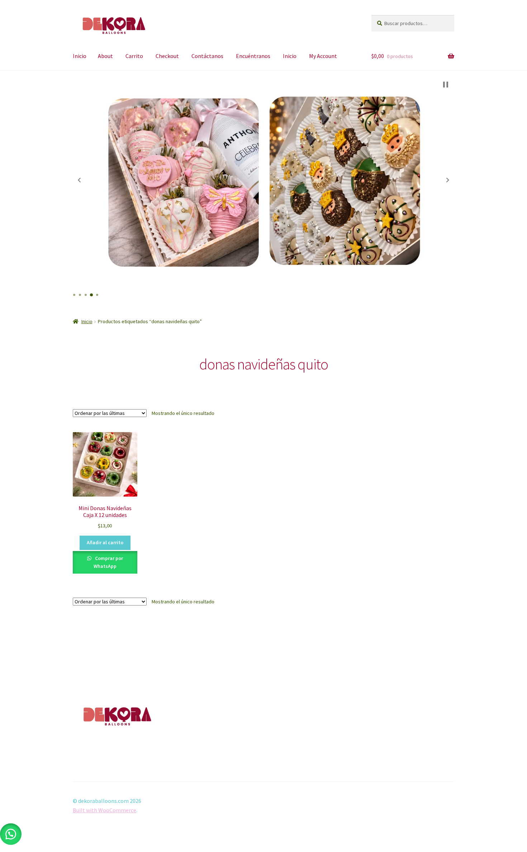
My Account (323, 55)
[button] (79, 180)
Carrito (134, 55)
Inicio (79, 55)
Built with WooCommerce (104, 810)
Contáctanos (207, 55)
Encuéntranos (253, 55)
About (105, 55)
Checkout (167, 55)
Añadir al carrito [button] (105, 542)
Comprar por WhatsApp (108, 562)
